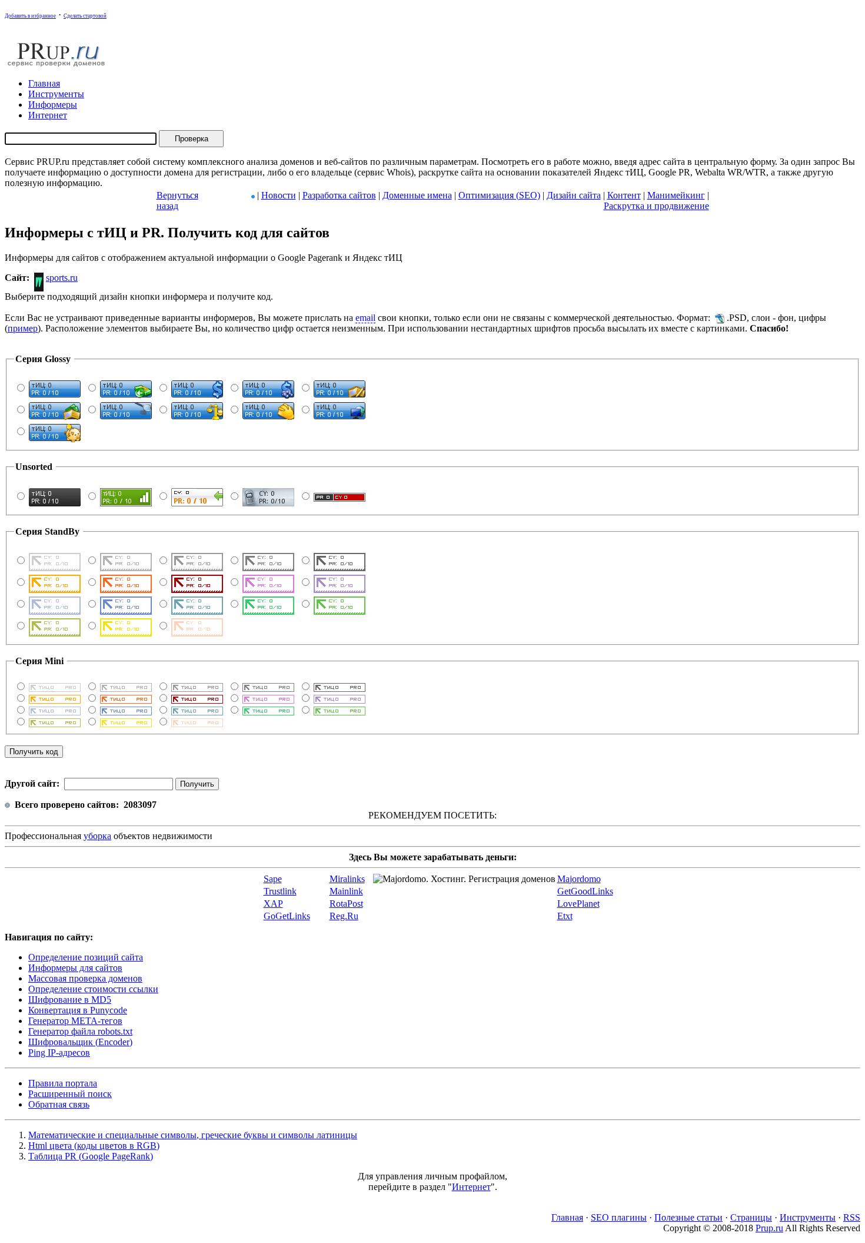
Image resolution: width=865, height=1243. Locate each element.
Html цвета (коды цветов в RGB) (93, 1146)
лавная (44, 83)
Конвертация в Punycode (77, 1010)
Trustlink (280, 891)
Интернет (471, 1187)
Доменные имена (417, 195)
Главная (567, 1217)
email (365, 318)
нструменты (56, 94)
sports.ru (62, 278)
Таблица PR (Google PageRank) (90, 1156)
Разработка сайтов (339, 195)
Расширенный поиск (70, 1094)
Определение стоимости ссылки (93, 989)
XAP (273, 904)
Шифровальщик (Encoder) (80, 1042)
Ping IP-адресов (59, 1053)
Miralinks (347, 879)
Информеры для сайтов (75, 968)
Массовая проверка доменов (85, 978)
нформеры (52, 105)
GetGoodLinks (585, 891)
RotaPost (346, 904)
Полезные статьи (688, 1217)
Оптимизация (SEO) (499, 195)
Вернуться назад (177, 200)
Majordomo (579, 879)
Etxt (565, 916)
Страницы (751, 1217)
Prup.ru (769, 1228)
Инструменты (808, 1217)
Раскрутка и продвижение (656, 206)
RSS (851, 1217)
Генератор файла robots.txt (80, 1031)
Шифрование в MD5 (69, 1000)
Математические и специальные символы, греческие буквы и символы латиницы (192, 1135)
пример (23, 328)
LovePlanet (578, 904)
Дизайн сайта (574, 195)
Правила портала (62, 1083)
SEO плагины (619, 1217)
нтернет (47, 115)
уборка (97, 836)
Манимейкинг (676, 195)
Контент (624, 195)
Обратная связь (58, 1104)
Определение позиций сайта (85, 957)
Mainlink (346, 891)
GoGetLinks (287, 916)
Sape (273, 879)
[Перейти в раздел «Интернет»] (253, 195)
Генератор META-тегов (75, 1021)
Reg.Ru (344, 916)
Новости (278, 195)
